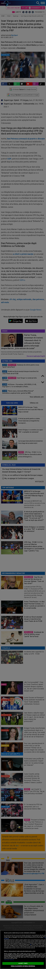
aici (30, 944)
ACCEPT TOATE (23, 963)
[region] (23, 949)
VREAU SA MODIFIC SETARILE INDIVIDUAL (23, 966)
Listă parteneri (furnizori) (9, 959)
